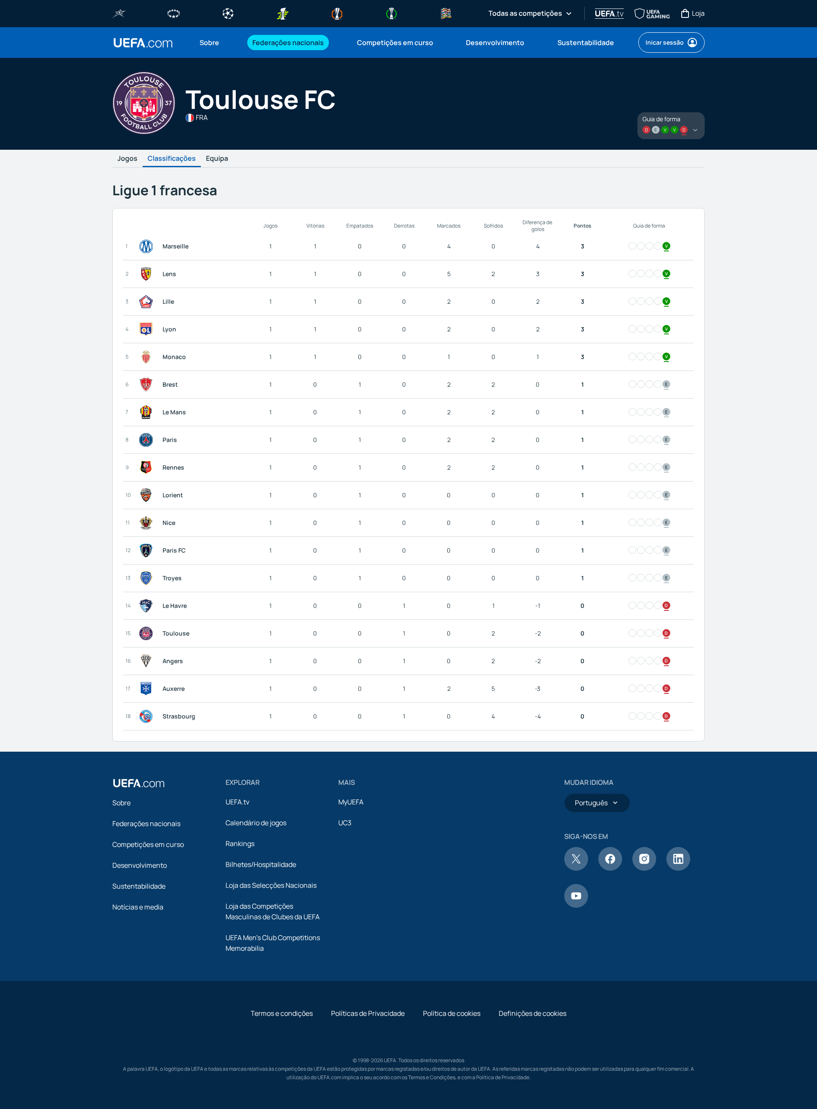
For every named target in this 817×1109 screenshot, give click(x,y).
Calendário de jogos (256, 822)
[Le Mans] (147, 412)
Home (143, 43)
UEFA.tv (237, 802)
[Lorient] (147, 495)
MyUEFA (350, 802)
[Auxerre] (147, 689)
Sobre (121, 802)
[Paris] (147, 440)
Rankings (240, 843)
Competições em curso (148, 844)
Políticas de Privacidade (368, 1013)
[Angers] (147, 661)
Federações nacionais (146, 823)
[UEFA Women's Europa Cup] (282, 12)
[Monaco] (147, 357)
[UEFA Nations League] (446, 12)
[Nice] (147, 523)
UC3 (344, 822)
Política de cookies (451, 1013)
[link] (209, 42)
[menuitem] (215, 42)
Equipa (217, 159)
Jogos (127, 159)
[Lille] (147, 301)
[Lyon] (147, 329)
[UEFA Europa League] (337, 12)
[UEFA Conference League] (391, 12)
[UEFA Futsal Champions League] (119, 12)
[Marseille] (147, 246)
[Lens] (147, 274)
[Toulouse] (147, 633)
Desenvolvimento (139, 865)
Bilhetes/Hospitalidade (261, 864)
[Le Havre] (147, 606)
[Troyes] (147, 578)
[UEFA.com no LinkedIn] (678, 868)
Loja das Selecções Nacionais (271, 885)
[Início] (138, 783)
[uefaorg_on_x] (576, 868)
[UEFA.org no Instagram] (644, 868)
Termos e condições (282, 1013)
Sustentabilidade (139, 886)
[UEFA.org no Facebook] (610, 868)
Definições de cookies (532, 1013)
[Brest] (147, 384)
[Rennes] (147, 467)
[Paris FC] (147, 550)
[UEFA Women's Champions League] (173, 12)
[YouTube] (576, 905)
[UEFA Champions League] (228, 12)
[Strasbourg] (147, 716)
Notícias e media (137, 907)
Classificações (172, 159)
